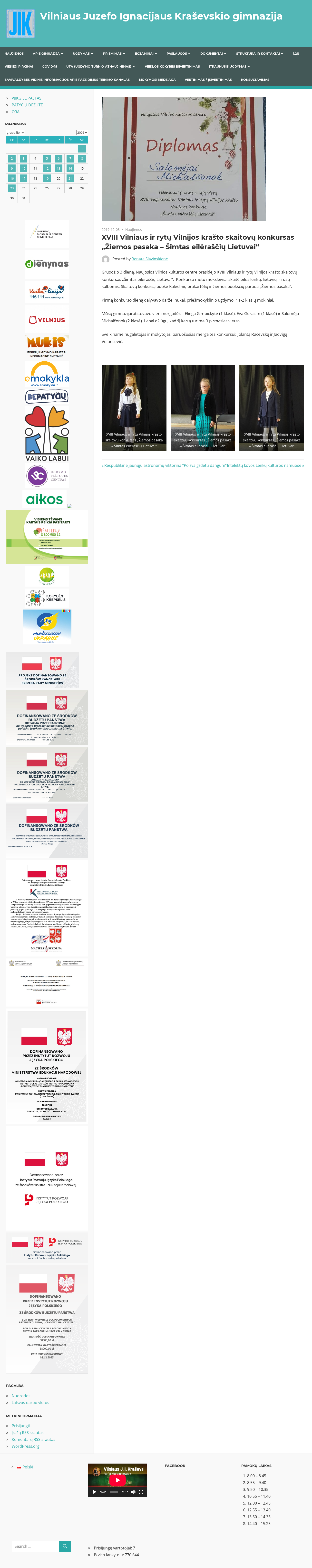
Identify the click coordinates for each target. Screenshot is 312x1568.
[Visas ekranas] (141, 1492)
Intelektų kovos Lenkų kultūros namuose (264, 465)
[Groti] (94, 1492)
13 (58, 168)
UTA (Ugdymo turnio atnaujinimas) (98, 66)
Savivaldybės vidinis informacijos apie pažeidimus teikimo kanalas (67, 79)
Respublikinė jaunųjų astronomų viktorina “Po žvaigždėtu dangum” (165, 465)
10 (23, 168)
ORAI (16, 111)
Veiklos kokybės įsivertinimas (172, 66)
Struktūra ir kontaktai (258, 53)
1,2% (296, 53)
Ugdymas (81, 53)
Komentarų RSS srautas (33, 1439)
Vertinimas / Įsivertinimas (208, 79)
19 (47, 178)
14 (70, 168)
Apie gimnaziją (46, 53)
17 (23, 178)
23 (12, 188)
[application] (117, 1480)
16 (12, 178)
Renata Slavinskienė (150, 259)
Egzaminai (144, 53)
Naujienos (14, 53)
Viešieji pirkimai (19, 66)
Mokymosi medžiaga (157, 79)
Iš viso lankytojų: (109, 1555)
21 (70, 178)
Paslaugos (177, 53)
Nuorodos (21, 1395)
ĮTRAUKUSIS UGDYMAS (227, 66)
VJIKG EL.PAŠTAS (26, 98)
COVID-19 (49, 66)
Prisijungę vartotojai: (113, 1548)
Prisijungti (21, 1425)
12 (47, 168)
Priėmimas (112, 53)
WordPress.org (25, 1446)
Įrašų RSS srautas (28, 1432)
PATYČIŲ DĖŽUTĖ (27, 105)
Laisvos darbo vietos (30, 1402)
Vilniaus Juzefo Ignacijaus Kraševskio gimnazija (161, 16)
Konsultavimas (255, 79)
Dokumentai (211, 53)
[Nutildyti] (133, 1492)
